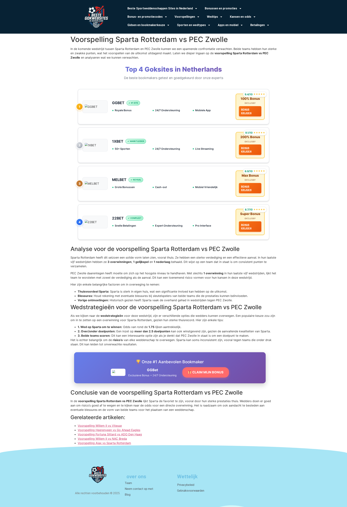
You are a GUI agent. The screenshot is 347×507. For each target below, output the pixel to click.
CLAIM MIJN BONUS (208, 372)
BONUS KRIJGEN (246, 111)
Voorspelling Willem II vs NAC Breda (102, 438)
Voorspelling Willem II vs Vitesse (100, 425)
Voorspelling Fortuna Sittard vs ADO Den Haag (110, 434)
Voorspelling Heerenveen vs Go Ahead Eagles (109, 430)
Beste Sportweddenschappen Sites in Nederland (160, 8)
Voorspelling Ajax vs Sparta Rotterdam (104, 443)
